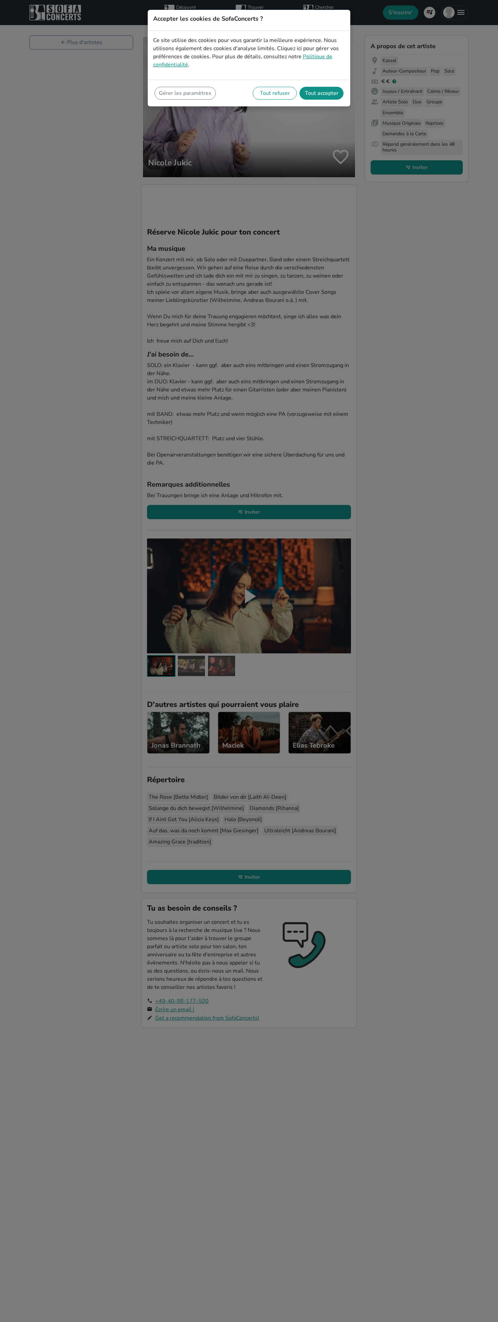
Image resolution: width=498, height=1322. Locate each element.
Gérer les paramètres (185, 93)
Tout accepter (321, 93)
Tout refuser (275, 93)
